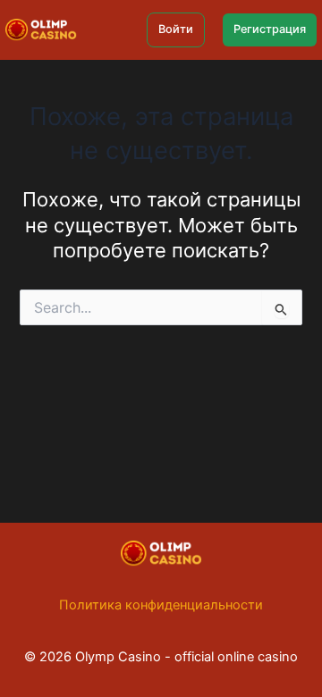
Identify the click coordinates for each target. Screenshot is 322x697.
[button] (176, 30)
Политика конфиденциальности (161, 605)
